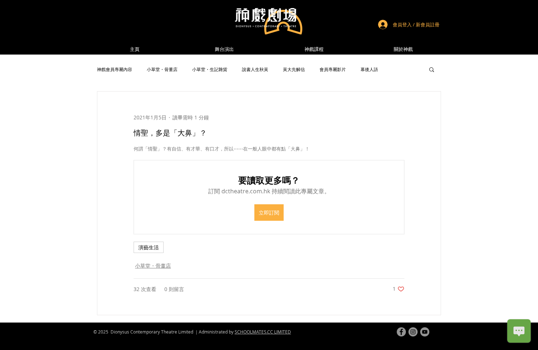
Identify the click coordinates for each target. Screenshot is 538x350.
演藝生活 (148, 247)
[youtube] (424, 331)
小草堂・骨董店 (162, 69)
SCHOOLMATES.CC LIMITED (263, 332)
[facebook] (401, 331)
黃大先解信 (294, 69)
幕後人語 (369, 69)
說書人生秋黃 (255, 69)
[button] (403, 49)
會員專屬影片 (333, 69)
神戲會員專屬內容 (114, 69)
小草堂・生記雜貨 (209, 69)
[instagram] (413, 331)
